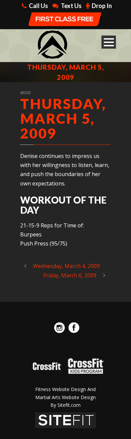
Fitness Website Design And (65, 389)
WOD (25, 93)
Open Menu (108, 42)
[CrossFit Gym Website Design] (65, 419)
